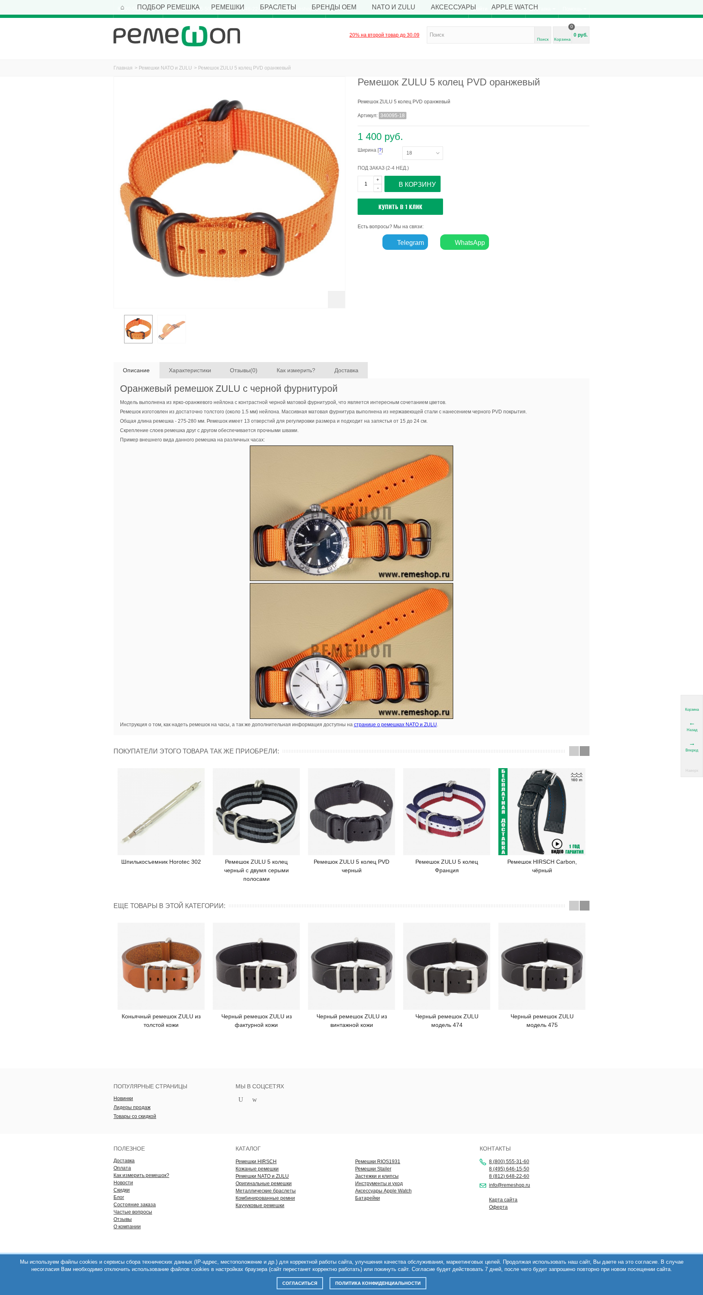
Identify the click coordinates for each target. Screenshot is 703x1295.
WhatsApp (469, 242)
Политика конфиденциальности (378, 1283)
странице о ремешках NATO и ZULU (395, 724)
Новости (123, 1183)
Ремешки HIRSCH (256, 1161)
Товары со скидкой (135, 1116)
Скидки (122, 1190)
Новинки (123, 1098)
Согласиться (299, 1283)
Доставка (346, 370)
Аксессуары (453, 7)
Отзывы (123, 1219)
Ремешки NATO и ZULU (165, 68)
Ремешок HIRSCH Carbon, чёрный (542, 866)
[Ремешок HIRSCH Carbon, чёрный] (541, 811)
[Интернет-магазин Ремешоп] (177, 36)
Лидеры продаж (132, 1107)
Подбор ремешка (168, 7)
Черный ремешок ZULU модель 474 (446, 1020)
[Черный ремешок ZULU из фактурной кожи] (256, 966)
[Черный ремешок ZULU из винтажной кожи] (351, 966)
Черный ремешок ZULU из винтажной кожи (352, 1020)
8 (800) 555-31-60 (509, 1161)
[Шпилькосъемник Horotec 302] (161, 811)
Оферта (498, 1207)
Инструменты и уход (379, 1183)
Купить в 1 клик (400, 206)
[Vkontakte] (268, 1100)
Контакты (495, 1148)
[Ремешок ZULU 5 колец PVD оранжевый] (138, 329)
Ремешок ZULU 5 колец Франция (446, 866)
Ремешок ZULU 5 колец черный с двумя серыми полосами (256, 870)
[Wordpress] (254, 1100)
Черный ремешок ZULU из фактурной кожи (256, 1020)
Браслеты (278, 7)
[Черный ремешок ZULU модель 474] (446, 966)
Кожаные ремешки (257, 1169)
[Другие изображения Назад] (118, 331)
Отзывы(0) (244, 370)
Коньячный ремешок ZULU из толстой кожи (161, 1020)
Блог (119, 1197)
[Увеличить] (336, 299)
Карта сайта (503, 1200)
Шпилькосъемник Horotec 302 (161, 861)
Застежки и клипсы (377, 1176)
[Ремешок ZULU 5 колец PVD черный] (351, 811)
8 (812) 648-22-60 (509, 1176)
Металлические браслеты (266, 1191)
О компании (127, 1226)
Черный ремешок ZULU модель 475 (542, 1020)
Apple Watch (514, 7)
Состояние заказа (135, 1205)
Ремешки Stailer (373, 1169)
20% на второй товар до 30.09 (384, 35)
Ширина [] (380, 150)
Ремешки (228, 7)
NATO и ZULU (393, 7)
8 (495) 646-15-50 (509, 1169)
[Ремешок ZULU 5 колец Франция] (446, 811)
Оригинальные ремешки (264, 1183)
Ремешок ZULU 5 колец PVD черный (351, 866)
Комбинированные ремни (265, 1198)
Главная (123, 68)
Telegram (409, 242)
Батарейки (367, 1198)
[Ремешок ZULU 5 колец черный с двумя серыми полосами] (256, 811)
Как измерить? (296, 370)
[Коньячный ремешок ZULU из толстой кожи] (161, 966)
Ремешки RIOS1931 (377, 1161)
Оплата (122, 1168)
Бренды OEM (334, 7)
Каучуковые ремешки (260, 1205)
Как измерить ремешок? (141, 1175)
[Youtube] (241, 1100)
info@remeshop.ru (509, 1185)
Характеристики (190, 370)
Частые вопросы (133, 1212)
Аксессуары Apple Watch (383, 1191)
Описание (136, 370)
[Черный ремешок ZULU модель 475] (541, 966)
